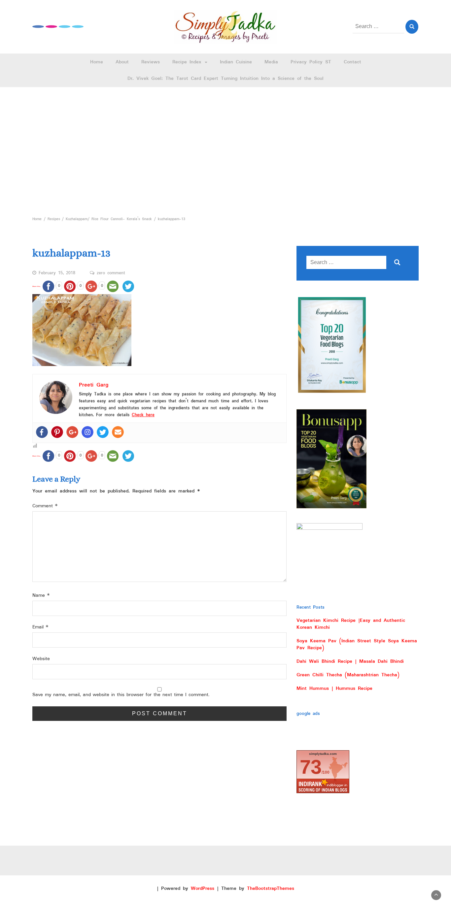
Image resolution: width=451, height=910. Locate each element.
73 (311, 767)
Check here (143, 415)
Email (40, 627)
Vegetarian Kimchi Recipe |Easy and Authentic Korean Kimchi (350, 624)
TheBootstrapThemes (270, 889)
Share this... (36, 286)
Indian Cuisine (236, 62)
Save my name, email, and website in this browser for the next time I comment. (120, 694)
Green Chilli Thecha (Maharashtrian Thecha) (347, 675)
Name (41, 595)
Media (271, 62)
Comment (45, 506)
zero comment (111, 273)
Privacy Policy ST (311, 62)
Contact (352, 62)
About (122, 62)
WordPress (202, 889)
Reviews (150, 62)
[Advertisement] (225, 150)
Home (96, 62)
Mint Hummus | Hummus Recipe (334, 688)
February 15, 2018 (57, 273)
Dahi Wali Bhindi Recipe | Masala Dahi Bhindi (350, 661)
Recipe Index (188, 62)
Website (41, 659)
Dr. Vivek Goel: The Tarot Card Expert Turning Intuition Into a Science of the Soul (225, 79)
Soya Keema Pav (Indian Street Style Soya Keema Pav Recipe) (356, 644)
